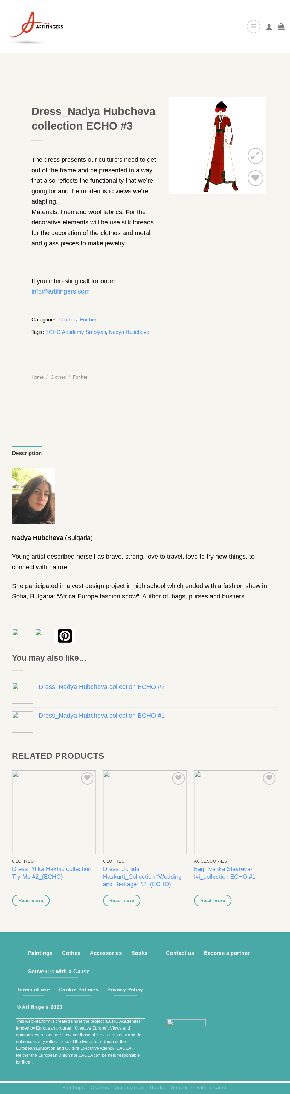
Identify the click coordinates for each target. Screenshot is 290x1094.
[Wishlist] (255, 178)
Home (37, 377)
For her (88, 320)
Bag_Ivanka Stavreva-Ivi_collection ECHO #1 (224, 873)
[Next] (277, 845)
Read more (31, 900)
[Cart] (281, 26)
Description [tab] (27, 453)
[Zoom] (255, 156)
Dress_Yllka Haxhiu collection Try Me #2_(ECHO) (51, 873)
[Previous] (12, 845)
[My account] (269, 26)
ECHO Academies (123, 1021)
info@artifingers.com (60, 291)
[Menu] (253, 26)
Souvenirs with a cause (199, 1087)
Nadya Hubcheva (129, 332)
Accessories (130, 1087)
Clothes (68, 320)
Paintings (73, 1087)
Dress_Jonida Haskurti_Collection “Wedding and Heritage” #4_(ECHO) (142, 877)
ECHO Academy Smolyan (75, 332)
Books (157, 1087)
